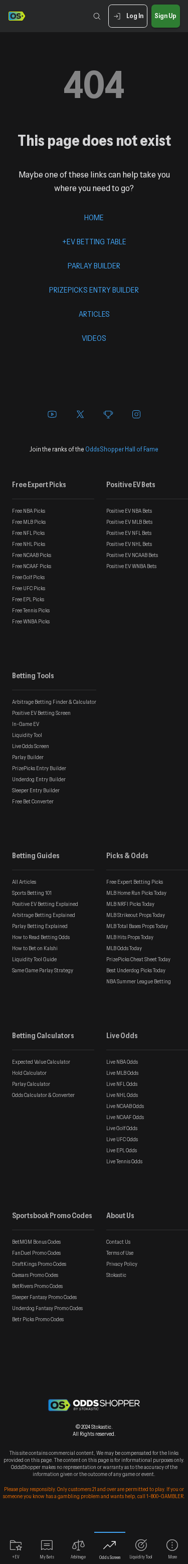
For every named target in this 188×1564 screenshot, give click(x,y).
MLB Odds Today (124, 948)
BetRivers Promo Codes (37, 1286)
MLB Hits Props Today (129, 937)
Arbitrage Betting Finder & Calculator (54, 701)
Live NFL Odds (121, 1083)
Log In (134, 16)
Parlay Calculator (31, 1083)
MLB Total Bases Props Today (137, 926)
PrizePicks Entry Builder (39, 768)
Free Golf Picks (28, 577)
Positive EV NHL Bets (129, 543)
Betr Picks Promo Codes (38, 1319)
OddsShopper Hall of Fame (121, 449)
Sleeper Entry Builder (36, 790)
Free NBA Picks (28, 510)
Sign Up (165, 16)
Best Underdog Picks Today (135, 970)
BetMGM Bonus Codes (36, 1241)
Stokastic (116, 1274)
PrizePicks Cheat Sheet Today (138, 959)
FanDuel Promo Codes (36, 1252)
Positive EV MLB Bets (129, 521)
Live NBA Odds (122, 1061)
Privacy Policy (121, 1263)
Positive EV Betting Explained (45, 903)
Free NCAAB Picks (31, 555)
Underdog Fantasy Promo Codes (47, 1308)
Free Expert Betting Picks (134, 881)
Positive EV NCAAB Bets (132, 555)
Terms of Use (119, 1252)
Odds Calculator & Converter (43, 1094)
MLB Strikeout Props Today (135, 914)
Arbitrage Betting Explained (43, 914)
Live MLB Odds (122, 1072)
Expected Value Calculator (41, 1061)
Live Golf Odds (121, 1128)
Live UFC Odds (122, 1139)
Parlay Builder (28, 757)
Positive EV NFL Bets (128, 532)
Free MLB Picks (29, 521)
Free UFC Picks (28, 588)
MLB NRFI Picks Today (130, 903)
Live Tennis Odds (124, 1161)
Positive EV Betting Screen (41, 712)
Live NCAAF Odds (125, 1117)
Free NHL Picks (28, 543)
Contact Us (118, 1241)
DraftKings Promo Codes (39, 1263)
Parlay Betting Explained (40, 926)
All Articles (24, 881)
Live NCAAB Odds (125, 1106)
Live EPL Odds (121, 1150)
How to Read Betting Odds (41, 937)
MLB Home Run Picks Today (136, 892)
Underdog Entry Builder (39, 779)
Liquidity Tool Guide (34, 959)
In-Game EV (25, 723)
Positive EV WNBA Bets (131, 566)
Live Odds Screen (30, 746)
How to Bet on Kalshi (35, 948)
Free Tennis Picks (31, 610)
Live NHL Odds (122, 1094)
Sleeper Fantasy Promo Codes (44, 1297)
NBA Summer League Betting (138, 981)
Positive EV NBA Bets (129, 510)
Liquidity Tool (27, 735)
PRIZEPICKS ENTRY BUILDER (94, 290)
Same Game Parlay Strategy (42, 970)
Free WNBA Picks (31, 621)
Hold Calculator (29, 1072)
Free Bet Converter (33, 801)
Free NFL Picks (28, 532)
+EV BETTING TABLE (94, 241)
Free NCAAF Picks (31, 566)
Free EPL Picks (28, 599)
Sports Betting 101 (32, 892)
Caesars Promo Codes (35, 1274)
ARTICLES (94, 314)
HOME (94, 217)
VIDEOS (94, 338)
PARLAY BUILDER (94, 265)
